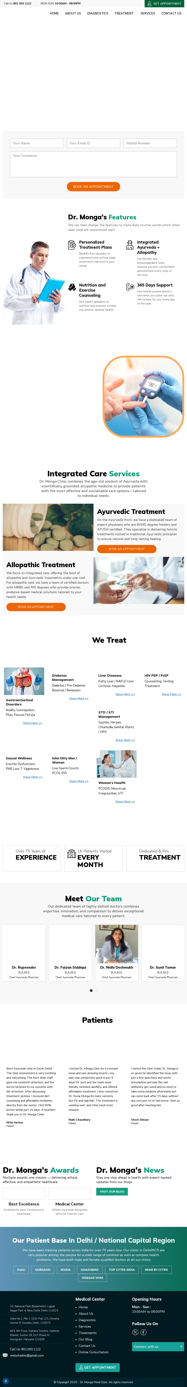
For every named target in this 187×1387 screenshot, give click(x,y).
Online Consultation (93, 1352)
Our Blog (85, 1339)
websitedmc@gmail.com (27, 1355)
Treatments (88, 1333)
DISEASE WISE (92, 1278)
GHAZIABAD (90, 1270)
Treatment (124, 13)
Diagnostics (97, 13)
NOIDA (65, 1270)
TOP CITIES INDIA (122, 1270)
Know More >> (32, 723)
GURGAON (42, 1270)
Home (54, 13)
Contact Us (171, 13)
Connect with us (146, 1346)
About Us (73, 13)
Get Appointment (99, 1367)
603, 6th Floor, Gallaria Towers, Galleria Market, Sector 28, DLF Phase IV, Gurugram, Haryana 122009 (34, 1335)
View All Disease (93, 819)
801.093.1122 (31, 1349)
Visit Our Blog (112, 1192)
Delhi (21, 1270)
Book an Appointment (127, 549)
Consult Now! (29, 100)
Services (148, 13)
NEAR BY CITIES (156, 1270)
